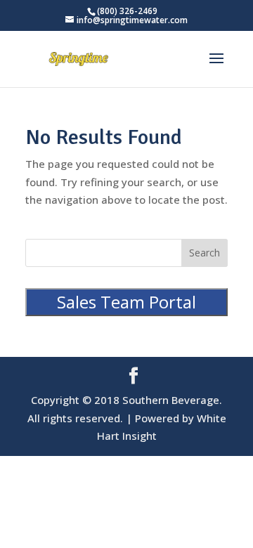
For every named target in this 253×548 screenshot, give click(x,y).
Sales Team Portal (126, 301)
